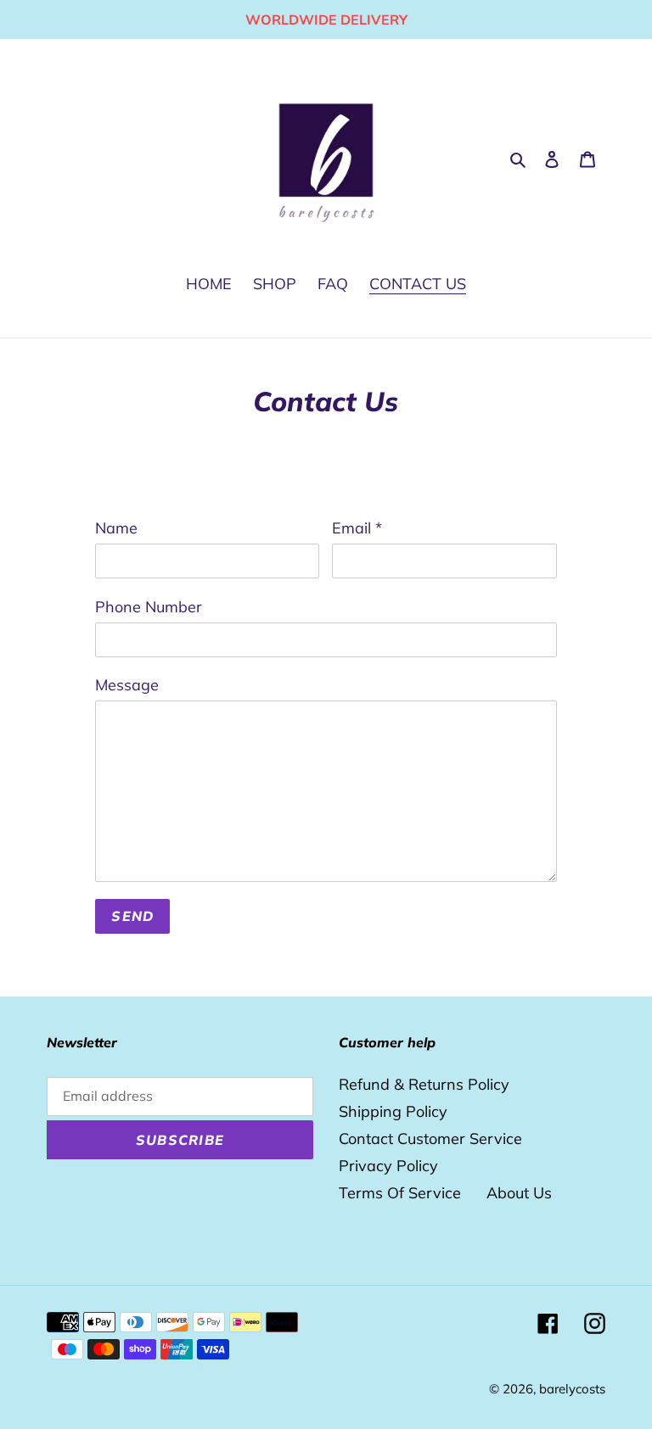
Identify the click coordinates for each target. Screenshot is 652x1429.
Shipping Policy (393, 1111)
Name (116, 528)
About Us (519, 1193)
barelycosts (572, 1389)
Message (127, 685)
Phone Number (148, 607)
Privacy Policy (388, 1165)
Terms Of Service (400, 1193)
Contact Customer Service (430, 1138)
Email (357, 528)
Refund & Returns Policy (424, 1084)
